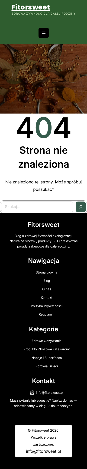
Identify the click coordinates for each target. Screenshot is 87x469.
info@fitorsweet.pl (49, 392)
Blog (46, 281)
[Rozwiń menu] (44, 33)
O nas (46, 289)
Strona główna (46, 272)
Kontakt (46, 298)
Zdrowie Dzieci (46, 366)
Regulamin (46, 314)
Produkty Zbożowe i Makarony (46, 349)
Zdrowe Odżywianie (46, 341)
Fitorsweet (31, 7)
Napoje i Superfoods (47, 358)
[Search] (81, 207)
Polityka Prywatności (46, 306)
